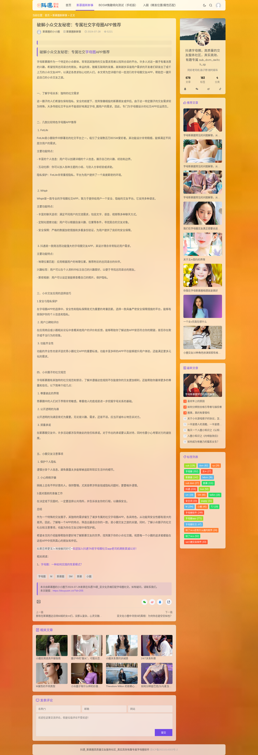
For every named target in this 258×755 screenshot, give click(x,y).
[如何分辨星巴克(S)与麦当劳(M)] (157, 674)
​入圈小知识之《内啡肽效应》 (203, 435)
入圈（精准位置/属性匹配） (160, 5)
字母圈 (90, 52)
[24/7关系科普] (157, 646)
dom (203, 465)
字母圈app (194, 518)
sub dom (192, 483)
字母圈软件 (194, 512)
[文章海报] (38, 601)
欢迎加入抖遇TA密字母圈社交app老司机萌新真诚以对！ (105, 548)
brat (204, 489)
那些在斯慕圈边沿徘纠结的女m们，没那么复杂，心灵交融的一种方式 (74, 615)
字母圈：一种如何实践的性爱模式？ (62, 564)
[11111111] (185, 89)
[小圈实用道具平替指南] (52, 646)
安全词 (191, 501)
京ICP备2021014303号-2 (164, 749)
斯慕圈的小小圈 (51, 31)
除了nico (192, 536)
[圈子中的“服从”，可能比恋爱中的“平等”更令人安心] (87, 646)
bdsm (207, 477)
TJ (214, 506)
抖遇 (191, 489)
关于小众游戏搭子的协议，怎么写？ (207, 418)
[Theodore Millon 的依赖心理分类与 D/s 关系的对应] (122, 674)
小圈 (89, 576)
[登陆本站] (218, 5)
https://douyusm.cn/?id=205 (68, 590)
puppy (206, 501)
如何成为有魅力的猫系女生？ (203, 441)
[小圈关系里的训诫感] (122, 646)
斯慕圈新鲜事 (85, 5)
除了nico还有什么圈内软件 (201, 530)
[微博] (208, 89)
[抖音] (220, 89)
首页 (68, 5)
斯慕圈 (60, 576)
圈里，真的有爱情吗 (198, 412)
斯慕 (79, 576)
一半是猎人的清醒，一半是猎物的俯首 (208, 424)
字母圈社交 (193, 524)
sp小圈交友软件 (196, 542)
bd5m (215, 495)
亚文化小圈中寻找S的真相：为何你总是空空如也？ (145, 615)
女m (206, 471)
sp (215, 465)
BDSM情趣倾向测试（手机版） (118, 5)
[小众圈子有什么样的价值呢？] (87, 674)
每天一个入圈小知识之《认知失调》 (207, 430)
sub (190, 465)
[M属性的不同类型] (52, 674)
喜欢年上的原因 (196, 401)
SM (70, 576)
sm (189, 495)
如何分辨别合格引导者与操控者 (204, 406)
